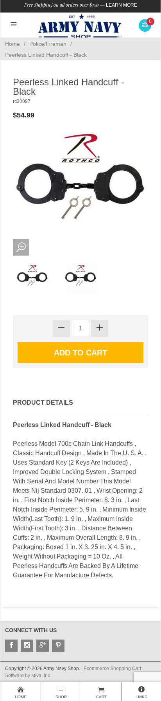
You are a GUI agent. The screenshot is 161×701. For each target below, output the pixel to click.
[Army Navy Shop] (80, 26)
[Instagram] (27, 646)
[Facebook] (11, 646)
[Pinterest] (58, 646)
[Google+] (42, 646)
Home (12, 44)
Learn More (121, 5)
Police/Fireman (47, 44)
